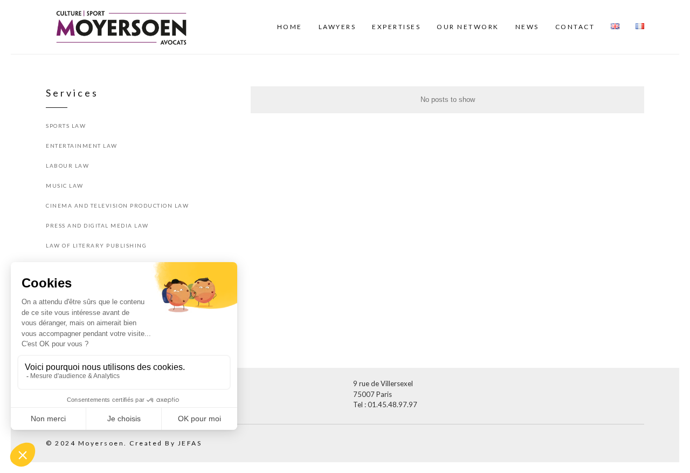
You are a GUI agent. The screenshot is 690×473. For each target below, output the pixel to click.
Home (289, 27)
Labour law (67, 165)
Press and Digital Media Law (97, 225)
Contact (575, 27)
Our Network (468, 27)
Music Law (65, 185)
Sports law (66, 125)
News (527, 27)
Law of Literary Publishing (96, 245)
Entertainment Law (82, 145)
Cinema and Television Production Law (117, 205)
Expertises (396, 27)
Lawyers (337, 27)
